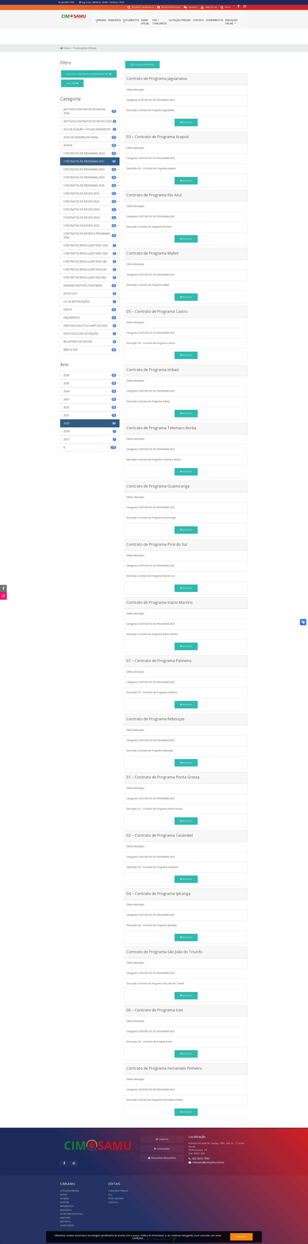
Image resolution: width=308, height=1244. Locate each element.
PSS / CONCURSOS (160, 22)
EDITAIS (63, 1194)
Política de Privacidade (152, 1235)
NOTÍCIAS (64, 1202)
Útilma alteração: (135, 89)
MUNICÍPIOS (114, 20)
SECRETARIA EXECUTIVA (71, 1213)
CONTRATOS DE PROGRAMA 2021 (88, 74)
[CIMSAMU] (73, 16)
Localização (163, 1148)
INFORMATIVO (66, 1206)
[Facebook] (238, 6)
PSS (110, 1194)
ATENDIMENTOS (214, 20)
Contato (163, 1139)
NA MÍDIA (64, 1198)
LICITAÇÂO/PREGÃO (69, 1190)
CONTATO (198, 20)
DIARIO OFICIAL (145, 22)
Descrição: (131, 110)
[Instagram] (244, 6)
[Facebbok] (64, 1163)
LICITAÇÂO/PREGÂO (180, 20)
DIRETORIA (65, 1217)
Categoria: (131, 99)
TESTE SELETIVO (116, 1198)
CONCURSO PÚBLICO (118, 1190)
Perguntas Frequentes (163, 1158)
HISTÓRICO (65, 1221)
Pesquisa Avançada (143, 64)
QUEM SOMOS (67, 1225)
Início (66, 48)
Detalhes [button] (187, 122)
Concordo (241, 1236)
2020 (71, 83)
